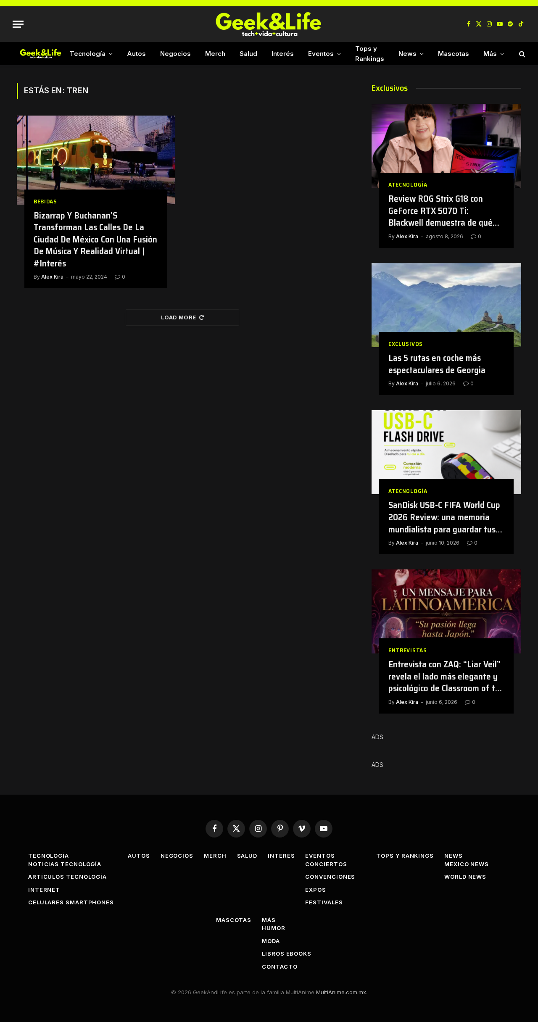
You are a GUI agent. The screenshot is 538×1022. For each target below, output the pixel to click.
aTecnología (407, 184)
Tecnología (87, 54)
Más (490, 54)
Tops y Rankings (369, 54)
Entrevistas (407, 650)
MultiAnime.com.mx (341, 992)
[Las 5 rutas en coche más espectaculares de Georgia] (446, 305)
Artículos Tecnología (67, 876)
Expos (315, 889)
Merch (215, 54)
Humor (273, 928)
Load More (178, 317)
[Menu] (18, 24)
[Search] (521, 53)
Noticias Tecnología (64, 864)
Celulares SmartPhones (71, 902)
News (407, 54)
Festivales (324, 902)
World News (465, 876)
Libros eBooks (286, 953)
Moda (271, 941)
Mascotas (453, 54)
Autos (136, 54)
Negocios (175, 54)
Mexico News (466, 864)
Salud (248, 54)
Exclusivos (405, 344)
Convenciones (330, 876)
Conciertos (326, 864)
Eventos (321, 54)
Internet (44, 889)
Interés (283, 54)
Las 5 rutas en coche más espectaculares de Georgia (436, 364)
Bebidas (45, 201)
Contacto (279, 966)
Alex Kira (52, 277)
